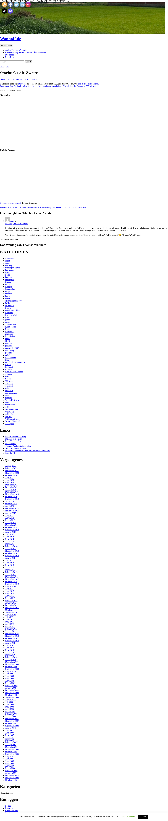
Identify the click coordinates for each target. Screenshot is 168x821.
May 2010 (9, 650)
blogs (7, 291)
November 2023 (12, 473)
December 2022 (12, 485)
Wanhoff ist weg (12, 400)
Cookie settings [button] (128, 817)
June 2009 (9, 676)
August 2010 (10, 643)
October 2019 (11, 496)
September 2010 (12, 641)
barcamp (8, 265)
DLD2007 (9, 305)
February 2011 (11, 629)
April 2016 (9, 506)
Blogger (8, 287)
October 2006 (11, 752)
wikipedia (9, 414)
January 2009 (10, 688)
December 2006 (12, 747)
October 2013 (11, 553)
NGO (7, 341)
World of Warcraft (12, 421)
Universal (9, 390)
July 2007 (9, 730)
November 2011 (12, 607)
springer (8, 374)
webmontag (10, 405)
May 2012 (9, 593)
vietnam (8, 398)
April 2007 (9, 737)
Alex (12, 221)
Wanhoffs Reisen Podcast (15, 448)
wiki (7, 407)
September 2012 (12, 584)
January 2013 (10, 574)
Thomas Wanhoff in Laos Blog (18, 446)
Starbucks (22, 84)
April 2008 (9, 709)
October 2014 (11, 527)
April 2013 (9, 567)
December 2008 (12, 690)
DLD (7, 303)
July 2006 (9, 759)
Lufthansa (9, 331)
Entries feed (10, 808)
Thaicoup (9, 383)
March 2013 (10, 570)
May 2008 (9, 707)
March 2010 (10, 655)
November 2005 (12, 778)
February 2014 (11, 546)
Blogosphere (10, 289)
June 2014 (9, 537)
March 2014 (10, 544)
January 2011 (10, 631)
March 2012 (10, 598)
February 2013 (11, 572)
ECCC (8, 308)
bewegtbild (4, 66)
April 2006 (9, 766)
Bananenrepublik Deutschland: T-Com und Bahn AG (59, 207)
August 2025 (10, 466)
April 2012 (9, 596)
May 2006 (9, 763)
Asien (7, 263)
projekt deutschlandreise (15, 362)
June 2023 (9, 480)
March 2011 (10, 626)
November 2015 (12, 511)
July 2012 (9, 589)
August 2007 (10, 728)
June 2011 (9, 619)
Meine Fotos (10, 443)
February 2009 (11, 685)
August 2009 (10, 671)
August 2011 (10, 615)
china (7, 298)
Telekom (8, 381)
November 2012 (12, 579)
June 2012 (9, 591)
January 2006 (10, 773)
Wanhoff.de (10, 38)
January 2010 (10, 659)
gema (7, 320)
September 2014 (12, 530)
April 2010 (9, 652)
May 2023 (9, 482)
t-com (7, 376)
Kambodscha (10, 327)
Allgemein (9, 258)
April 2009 (9, 681)
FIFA (7, 317)
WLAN (8, 416)
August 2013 (10, 558)
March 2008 (10, 711)
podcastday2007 (12, 348)
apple (7, 261)
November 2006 (12, 749)
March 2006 (10, 768)
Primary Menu (6, 45)
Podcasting (9, 350)
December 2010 (12, 633)
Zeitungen (9, 424)
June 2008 (9, 704)
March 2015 (10, 520)
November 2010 (12, 636)
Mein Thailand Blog (13, 439)
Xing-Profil (10, 453)
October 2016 (11, 504)
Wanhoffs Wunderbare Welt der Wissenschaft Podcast (27, 451)
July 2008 (9, 702)
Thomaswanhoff (19, 79)
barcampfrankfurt (12, 268)
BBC (7, 272)
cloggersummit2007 (13, 301)
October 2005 (11, 780)
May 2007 (9, 735)
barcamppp (9, 270)
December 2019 (12, 492)
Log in (8, 806)
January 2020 (10, 489)
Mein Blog (9, 57)
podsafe (8, 353)
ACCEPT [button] (143, 817)
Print (7, 360)
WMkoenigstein (12, 419)
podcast (8, 346)
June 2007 (9, 733)
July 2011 (9, 617)
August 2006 (10, 756)
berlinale (8, 277)
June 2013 (9, 563)
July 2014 (9, 534)
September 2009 (12, 669)
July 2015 (9, 515)
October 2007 (11, 723)
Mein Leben (10, 336)
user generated (11, 393)
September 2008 (12, 697)
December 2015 (12, 508)
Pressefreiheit (10, 357)
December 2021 (12, 487)
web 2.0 (8, 402)
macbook (9, 334)
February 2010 (11, 657)
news (7, 338)
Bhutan (8, 282)
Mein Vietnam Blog (13, 441)
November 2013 (12, 551)
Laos (7, 329)
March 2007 (10, 740)
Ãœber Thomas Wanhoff (15, 50)
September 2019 (12, 499)
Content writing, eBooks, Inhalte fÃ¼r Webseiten (25, 52)
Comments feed (11, 810)
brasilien (8, 294)
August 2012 (10, 586)
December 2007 (12, 718)
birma (7, 284)
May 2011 (9, 622)
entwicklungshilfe (12, 310)
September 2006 (12, 754)
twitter (7, 388)
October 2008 (11, 695)
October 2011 (11, 610)
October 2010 (11, 638)
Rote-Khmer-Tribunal (14, 372)
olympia (8, 343)
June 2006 (9, 761)
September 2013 (12, 556)
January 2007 (10, 744)
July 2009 (9, 674)
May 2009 (9, 678)
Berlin (7, 275)
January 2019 (10, 501)
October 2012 (11, 581)
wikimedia (9, 412)
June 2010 (9, 648)
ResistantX (9, 367)
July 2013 (9, 560)
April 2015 (9, 518)
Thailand (9, 386)
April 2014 (9, 541)
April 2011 (9, 624)
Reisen (8, 364)
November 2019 (12, 494)
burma (7, 296)
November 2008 (12, 692)
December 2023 (12, 470)
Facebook (9, 312)
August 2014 (10, 532)
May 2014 (9, 539)
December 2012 (12, 577)
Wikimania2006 (11, 409)
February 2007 (11, 742)
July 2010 (9, 645)
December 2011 (11, 605)
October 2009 (11, 667)
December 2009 (12, 662)
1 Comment (32, 79)
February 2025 (11, 468)
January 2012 (10, 603)
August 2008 (10, 700)
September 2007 (12, 726)
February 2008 (11, 714)
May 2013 (9, 565)
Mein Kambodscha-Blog (15, 436)
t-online (8, 379)
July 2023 (9, 478)
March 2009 (10, 683)
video (7, 395)
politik (7, 355)
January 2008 (10, 716)
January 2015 (10, 522)
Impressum (9, 55)
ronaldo (8, 369)
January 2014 (10, 548)
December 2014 (12, 525)
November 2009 (12, 664)
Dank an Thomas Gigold (10, 203)
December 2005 (12, 775)
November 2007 (12, 721)
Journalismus (10, 324)
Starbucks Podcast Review (16, 207)
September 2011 (12, 612)
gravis (7, 322)
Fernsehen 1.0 (11, 315)
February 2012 (11, 600)
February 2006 (11, 770)
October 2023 (11, 475)
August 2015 (10, 513)
